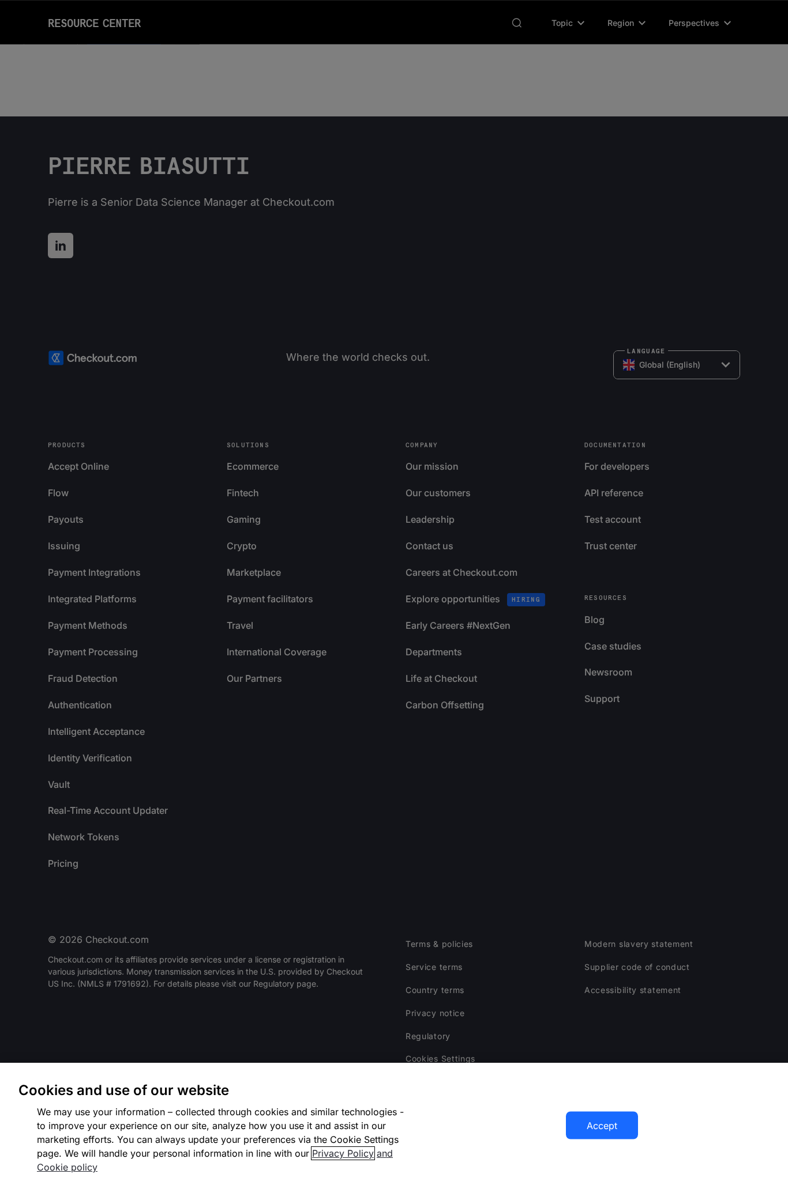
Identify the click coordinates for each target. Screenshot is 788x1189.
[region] (394, 1126)
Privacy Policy (343, 1153)
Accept (602, 1125)
